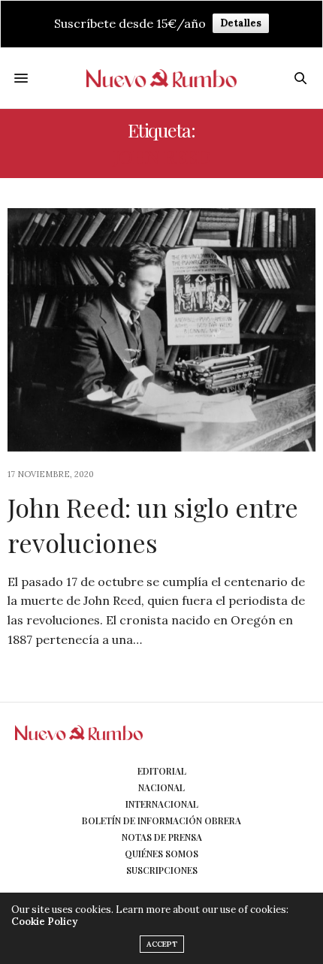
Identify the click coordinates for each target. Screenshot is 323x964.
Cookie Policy (44, 921)
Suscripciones (162, 870)
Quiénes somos (161, 854)
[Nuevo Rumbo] (161, 78)
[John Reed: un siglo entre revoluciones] (161, 330)
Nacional (161, 787)
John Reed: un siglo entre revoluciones (153, 525)
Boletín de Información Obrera (161, 820)
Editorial (161, 771)
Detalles (240, 23)
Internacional (161, 804)
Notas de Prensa (162, 837)
